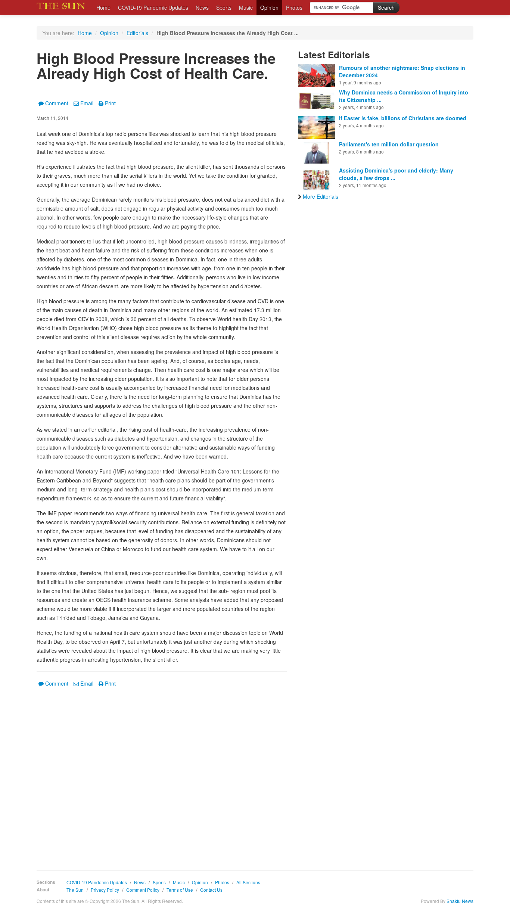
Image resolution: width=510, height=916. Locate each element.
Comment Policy (142, 889)
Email (86, 103)
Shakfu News (460, 901)
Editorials (137, 33)
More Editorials (320, 196)
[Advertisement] (162, 773)
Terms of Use (180, 889)
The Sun (75, 889)
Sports (223, 7)
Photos (294, 7)
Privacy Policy (105, 889)
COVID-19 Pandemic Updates (153, 7)
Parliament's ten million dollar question (389, 144)
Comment (56, 103)
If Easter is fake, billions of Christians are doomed (402, 118)
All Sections (248, 882)
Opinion (269, 7)
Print (110, 103)
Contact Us (211, 889)
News (202, 7)
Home (103, 7)
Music (246, 7)
